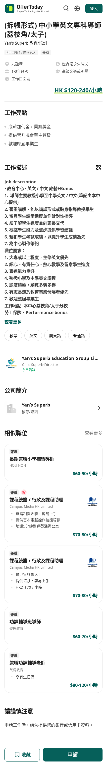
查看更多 (94, 433)
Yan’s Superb (36, 405)
